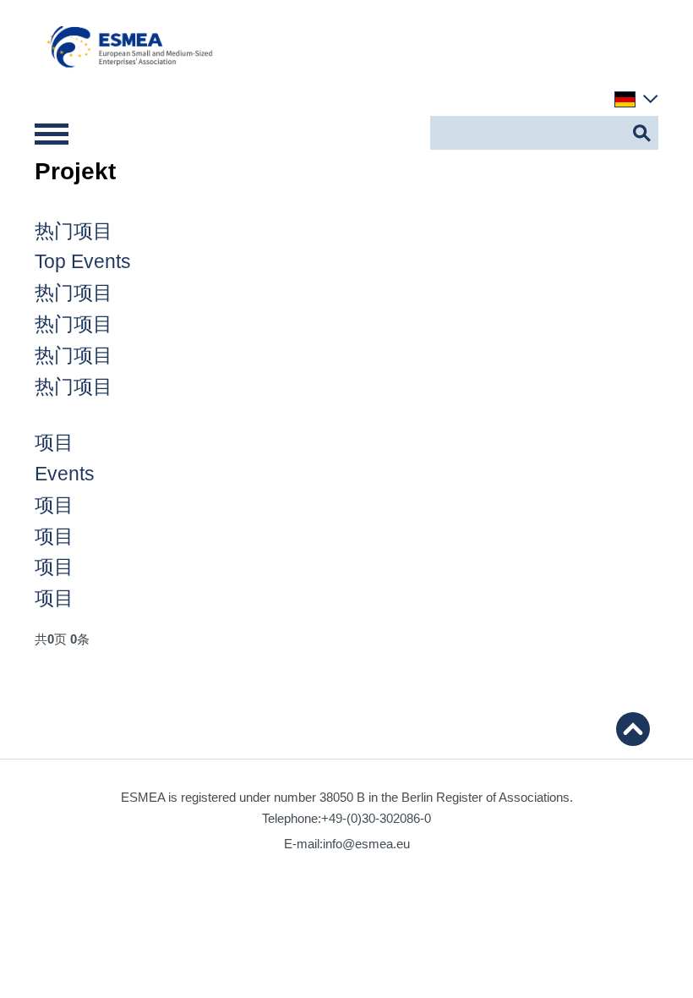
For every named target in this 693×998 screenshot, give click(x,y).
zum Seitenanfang (633, 729)
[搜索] (641, 133)
